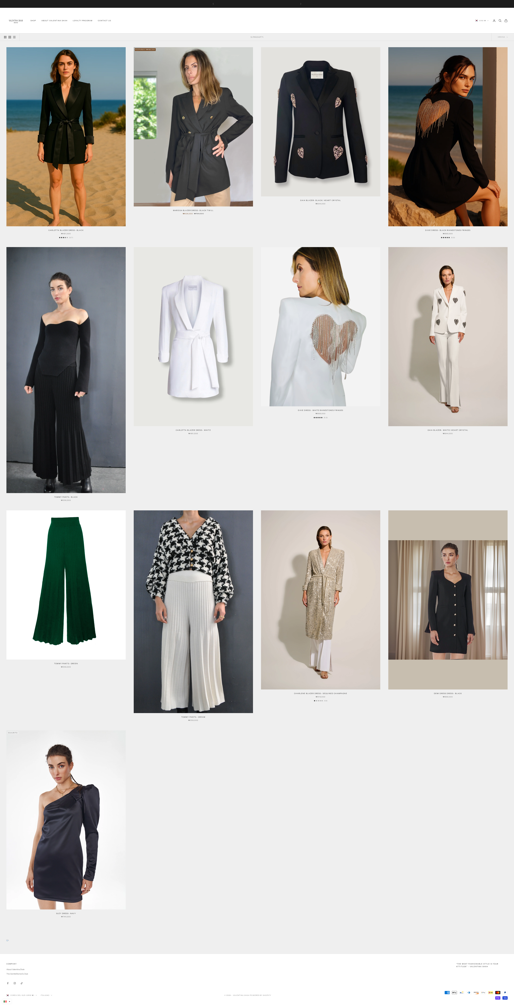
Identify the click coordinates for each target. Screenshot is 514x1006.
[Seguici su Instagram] (14, 983)
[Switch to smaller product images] (10, 37)
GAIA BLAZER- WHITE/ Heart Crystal (448, 430)
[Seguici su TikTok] (21, 983)
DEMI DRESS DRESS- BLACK (448, 693)
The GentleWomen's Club (17, 974)
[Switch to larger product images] (5, 37)
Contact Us (104, 21)
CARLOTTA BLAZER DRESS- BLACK (66, 230)
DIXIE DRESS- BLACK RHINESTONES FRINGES (447, 230)
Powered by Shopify (260, 995)
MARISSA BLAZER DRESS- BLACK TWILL (193, 210)
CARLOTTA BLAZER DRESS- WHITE (193, 430)
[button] (7, 1001)
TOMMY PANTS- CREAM (193, 717)
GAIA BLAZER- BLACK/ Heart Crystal (320, 200)
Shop (33, 21)
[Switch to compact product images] (14, 37)
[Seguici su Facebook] (7, 983)
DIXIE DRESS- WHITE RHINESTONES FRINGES (320, 410)
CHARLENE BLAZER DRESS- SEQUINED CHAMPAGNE (320, 693)
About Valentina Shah (54, 21)
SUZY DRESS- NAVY (66, 913)
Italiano (45, 995)
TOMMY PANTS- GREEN (66, 664)
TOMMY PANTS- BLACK (66, 497)
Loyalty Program (82, 21)
